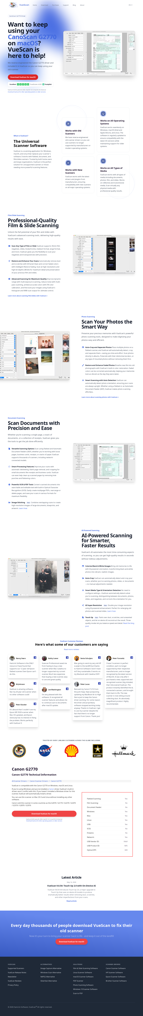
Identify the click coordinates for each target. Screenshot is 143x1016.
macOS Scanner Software (83, 977)
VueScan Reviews (14, 981)
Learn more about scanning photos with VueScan (100, 397)
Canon (51, 789)
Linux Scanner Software (82, 972)
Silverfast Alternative (49, 981)
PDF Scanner (78, 981)
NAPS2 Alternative (48, 977)
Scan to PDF (78, 993)
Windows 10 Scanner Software (85, 989)
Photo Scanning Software (83, 985)
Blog (74, 5)
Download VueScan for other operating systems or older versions (27, 92)
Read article (72, 901)
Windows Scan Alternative (51, 972)
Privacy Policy (13, 985)
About (82, 5)
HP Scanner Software (114, 972)
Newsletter (12, 977)
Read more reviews (71, 649)
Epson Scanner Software (115, 977)
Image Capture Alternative (51, 968)
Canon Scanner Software (116, 968)
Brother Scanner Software (116, 981)
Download (44, 5)
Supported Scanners (16, 968)
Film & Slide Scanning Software (85, 968)
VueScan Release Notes (17, 972)
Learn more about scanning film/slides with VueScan (27, 296)
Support (66, 5)
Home (35, 5)
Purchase (55, 5)
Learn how (23, 508)
